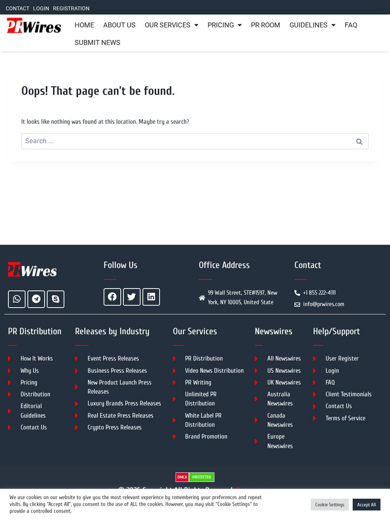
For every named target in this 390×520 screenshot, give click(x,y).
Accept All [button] (366, 504)
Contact (17, 8)
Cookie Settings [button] (329, 504)
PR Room (265, 25)
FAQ (351, 25)
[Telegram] (36, 299)
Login (41, 8)
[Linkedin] (151, 297)
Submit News (97, 42)
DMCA (182, 477)
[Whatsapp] (17, 299)
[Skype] (55, 299)
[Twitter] (132, 297)
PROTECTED (201, 477)
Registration (71, 8)
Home (84, 25)
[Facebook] (112, 297)
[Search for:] (195, 141)
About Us (119, 25)
